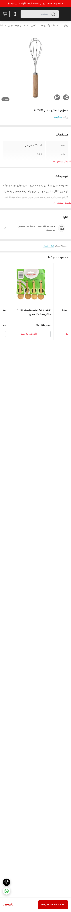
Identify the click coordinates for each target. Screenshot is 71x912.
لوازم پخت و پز (15, 25)
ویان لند (64, 25)
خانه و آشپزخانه (48, 25)
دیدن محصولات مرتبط (53, 904)
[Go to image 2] (3, 99)
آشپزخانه (31, 25)
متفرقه (58, 117)
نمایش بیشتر (64, 161)
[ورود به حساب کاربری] (15, 14)
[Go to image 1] (6, 99)
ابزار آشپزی (48, 246)
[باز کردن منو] (65, 14)
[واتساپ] (6, 891)
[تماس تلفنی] (6, 882)
